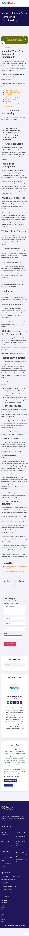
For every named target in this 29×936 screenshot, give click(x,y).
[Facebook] (8, 702)
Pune (2, 921)
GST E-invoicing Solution (6, 864)
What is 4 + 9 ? (8, 634)
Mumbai (3, 919)
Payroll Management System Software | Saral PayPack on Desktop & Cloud (13, 878)
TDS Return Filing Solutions (6, 846)
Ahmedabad (4, 903)
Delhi (2, 910)
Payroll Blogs (6, 883)
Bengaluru (4, 905)
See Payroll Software (10, 780)
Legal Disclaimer (7, 890)
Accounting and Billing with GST (6, 840)
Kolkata (3, 917)
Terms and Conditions (8, 893)
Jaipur (2, 914)
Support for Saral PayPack (9, 886)
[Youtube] (14, 702)
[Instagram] (21, 702)
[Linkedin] (18, 702)
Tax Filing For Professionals (5, 852)
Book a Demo (8, 785)
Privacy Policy (6, 896)
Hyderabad (3, 912)
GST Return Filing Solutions (6, 858)
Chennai (3, 907)
